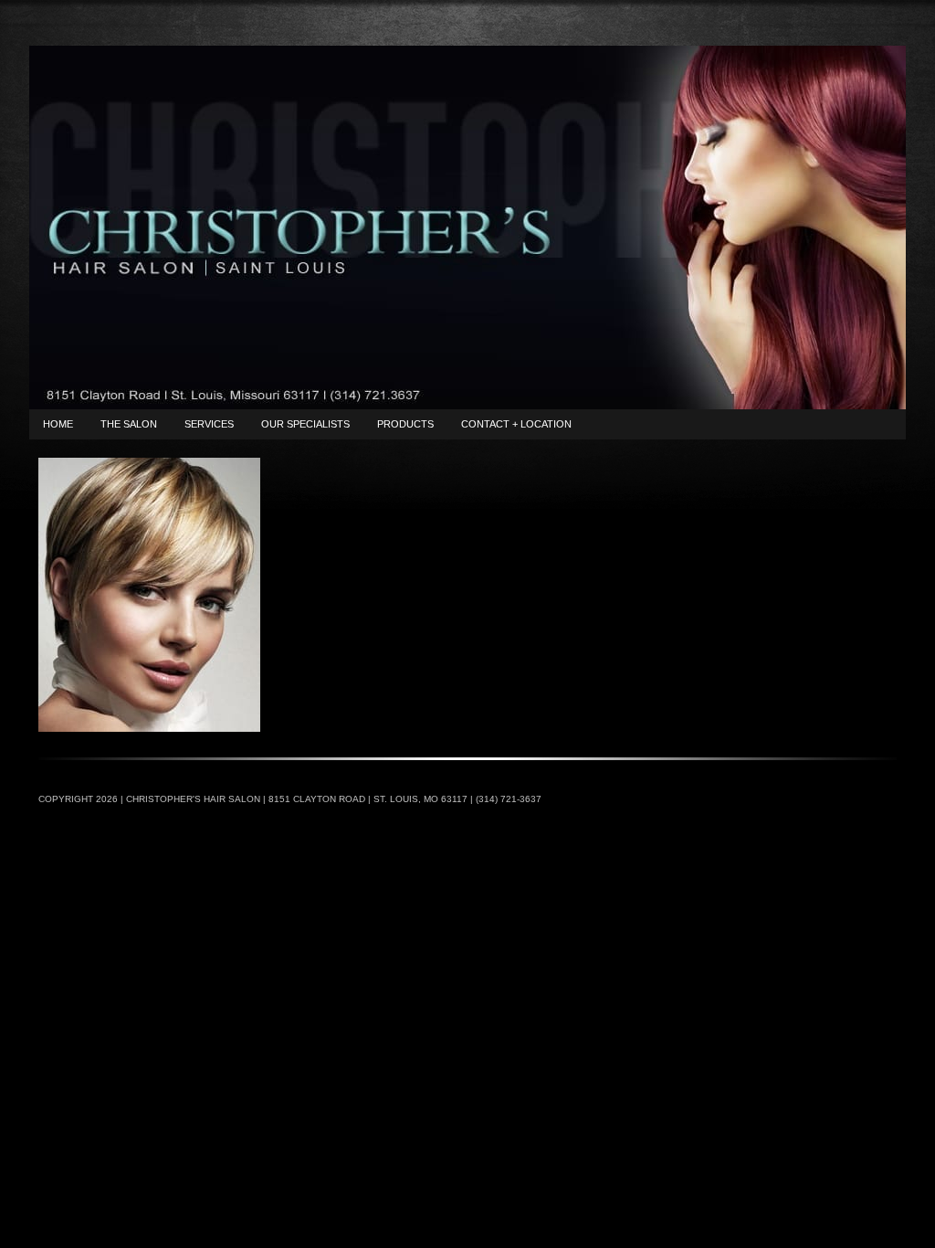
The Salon (128, 423)
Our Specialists (305, 423)
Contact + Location (516, 423)
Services (209, 423)
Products (405, 423)
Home (58, 423)
